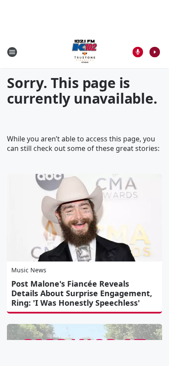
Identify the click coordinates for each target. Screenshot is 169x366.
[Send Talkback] (138, 52)
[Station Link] (85, 52)
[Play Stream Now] (155, 52)
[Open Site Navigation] (12, 52)
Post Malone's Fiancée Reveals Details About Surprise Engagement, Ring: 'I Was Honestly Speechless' (81, 293)
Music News (28, 270)
